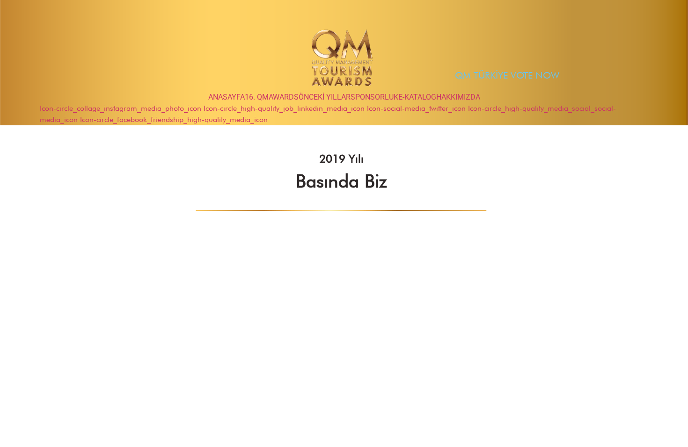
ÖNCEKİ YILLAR (325, 97)
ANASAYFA (226, 97)
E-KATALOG (417, 97)
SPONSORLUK (374, 97)
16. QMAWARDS (272, 97)
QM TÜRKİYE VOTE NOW (507, 75)
